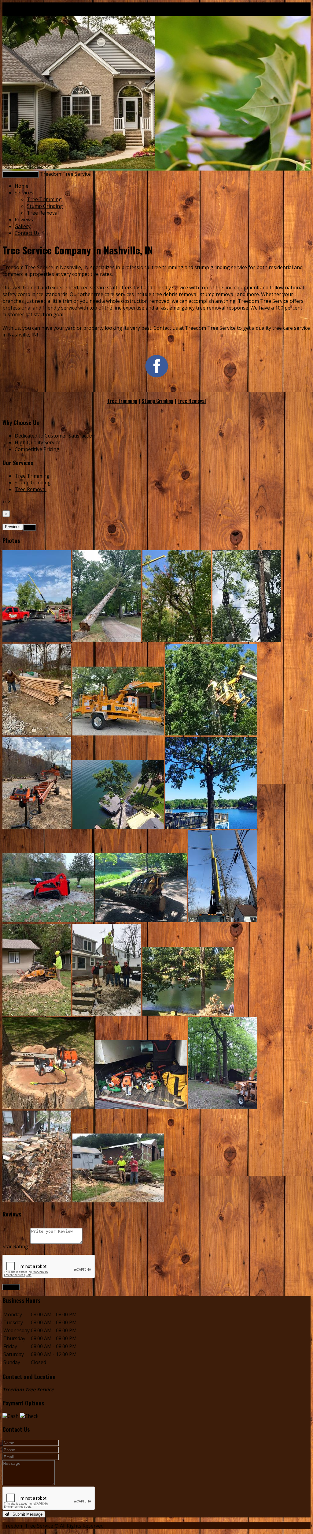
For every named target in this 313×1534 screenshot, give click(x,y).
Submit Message (25, 1514)
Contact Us (27, 233)
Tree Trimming (44, 199)
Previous (12, 526)
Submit (11, 1287)
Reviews (24, 219)
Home (21, 185)
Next (29, 527)
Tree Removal (43, 212)
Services (24, 192)
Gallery (23, 226)
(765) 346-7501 (58, 5)
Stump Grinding (45, 206)
